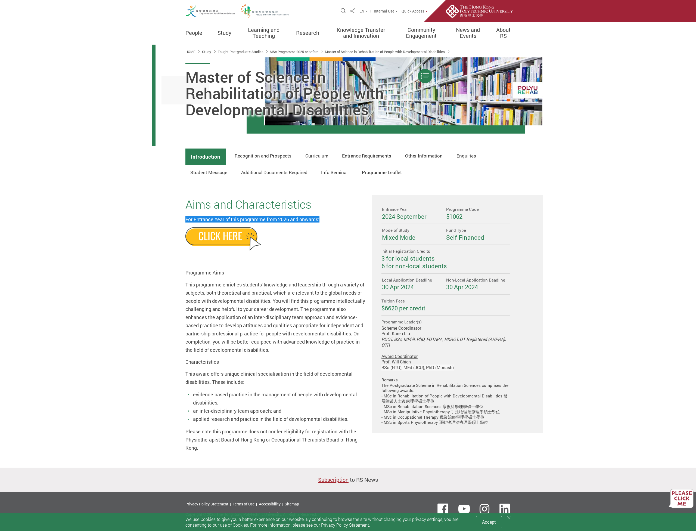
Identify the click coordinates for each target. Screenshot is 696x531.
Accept (489, 522)
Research (307, 33)
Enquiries (466, 156)
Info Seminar (334, 172)
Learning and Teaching (263, 33)
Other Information (424, 156)
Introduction (205, 156)
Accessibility (270, 504)
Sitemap (292, 504)
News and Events (468, 33)
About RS (503, 33)
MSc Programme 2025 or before (294, 51)
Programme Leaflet (382, 172)
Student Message (208, 172)
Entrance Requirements (366, 156)
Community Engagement (421, 33)
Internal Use (384, 11)
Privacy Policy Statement (206, 504)
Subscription (333, 479)
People (193, 33)
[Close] (508, 517)
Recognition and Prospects (263, 156)
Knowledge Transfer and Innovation (361, 33)
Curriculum (316, 156)
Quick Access (413, 11)
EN (361, 11)
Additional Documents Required (274, 172)
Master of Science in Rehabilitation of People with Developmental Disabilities (385, 51)
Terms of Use (243, 504)
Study (224, 33)
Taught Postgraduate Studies (241, 51)
